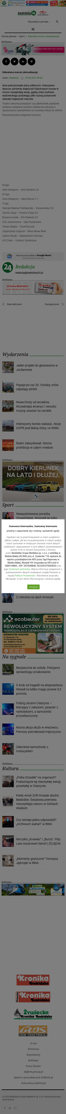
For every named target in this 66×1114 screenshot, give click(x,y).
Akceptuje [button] (33, 587)
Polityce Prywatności (25, 575)
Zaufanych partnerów (19, 569)
